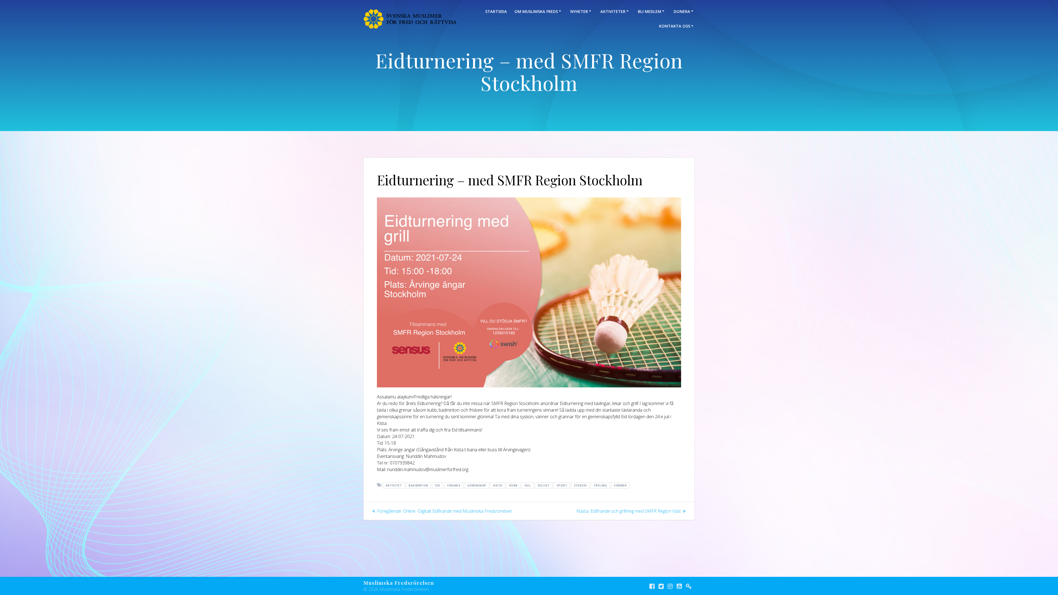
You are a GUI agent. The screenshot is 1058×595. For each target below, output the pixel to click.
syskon (580, 485)
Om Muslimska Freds (536, 11)
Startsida (496, 11)
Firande (454, 485)
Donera (682, 11)
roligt (544, 485)
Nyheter (579, 11)
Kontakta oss (674, 26)
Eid (437, 485)
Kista (497, 485)
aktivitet (394, 485)
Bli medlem (649, 11)
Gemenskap (476, 485)
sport (562, 485)
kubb (513, 485)
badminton (418, 485)
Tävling (600, 485)
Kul (528, 485)
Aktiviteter (612, 11)
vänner (620, 485)
